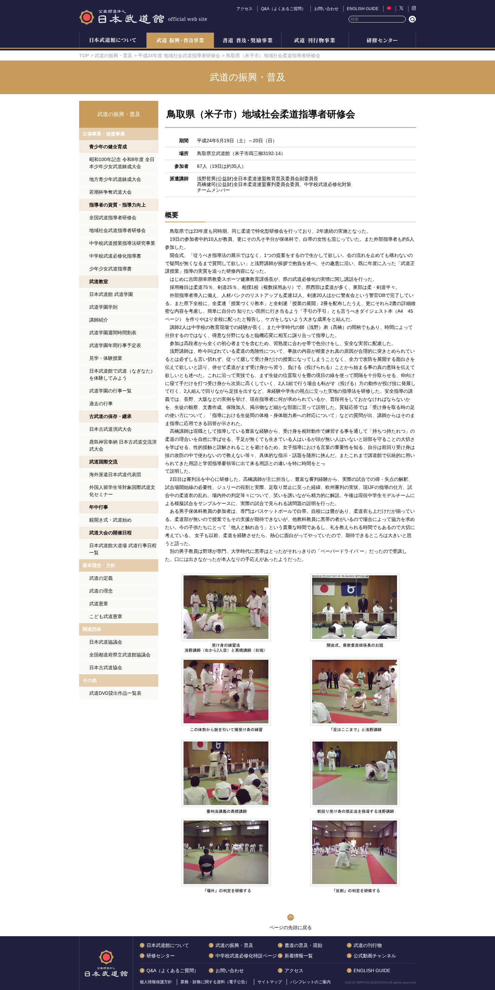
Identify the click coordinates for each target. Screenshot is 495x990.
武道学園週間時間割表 (112, 332)
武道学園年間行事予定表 (115, 345)
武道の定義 (101, 578)
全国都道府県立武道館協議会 (120, 654)
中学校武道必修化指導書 (115, 256)
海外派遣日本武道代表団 (115, 474)
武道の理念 (101, 591)
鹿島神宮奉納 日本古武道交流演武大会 (123, 445)
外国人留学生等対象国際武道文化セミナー (122, 491)
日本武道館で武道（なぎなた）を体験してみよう (122, 374)
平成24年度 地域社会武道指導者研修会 (179, 55)
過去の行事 (101, 403)
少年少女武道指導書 (110, 268)
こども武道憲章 (105, 616)
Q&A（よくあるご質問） (283, 8)
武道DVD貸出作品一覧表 (115, 693)
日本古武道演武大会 (110, 429)
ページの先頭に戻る (290, 927)
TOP (84, 55)
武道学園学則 (103, 307)
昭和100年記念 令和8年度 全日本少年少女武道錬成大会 (122, 163)
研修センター (382, 41)
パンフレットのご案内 (310, 982)
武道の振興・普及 (180, 41)
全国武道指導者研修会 (112, 217)
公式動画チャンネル (375, 955)
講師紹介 (98, 319)
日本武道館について (112, 41)
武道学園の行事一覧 (110, 390)
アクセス (244, 8)
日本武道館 (143, 16)
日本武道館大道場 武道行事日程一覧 (123, 549)
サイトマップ (270, 982)
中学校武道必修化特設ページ (246, 955)
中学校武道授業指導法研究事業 (122, 243)
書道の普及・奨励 (247, 41)
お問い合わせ (326, 8)
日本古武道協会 (105, 667)
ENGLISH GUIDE (362, 8)
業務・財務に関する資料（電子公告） (214, 982)
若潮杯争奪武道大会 (110, 192)
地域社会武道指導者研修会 (117, 230)
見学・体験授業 (105, 358)
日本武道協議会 (105, 642)
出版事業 (315, 41)
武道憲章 (98, 603)
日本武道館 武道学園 (111, 294)
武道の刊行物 (368, 945)
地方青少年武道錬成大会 (115, 179)
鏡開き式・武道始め (110, 520)
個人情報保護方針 (156, 982)
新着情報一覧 (299, 955)
